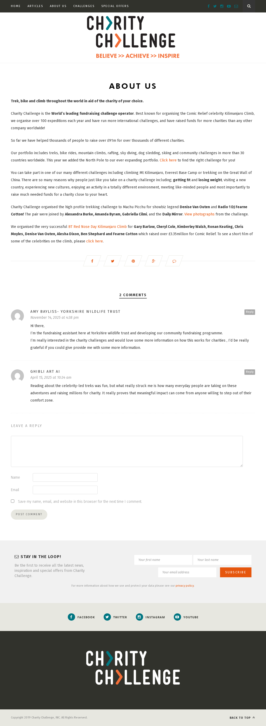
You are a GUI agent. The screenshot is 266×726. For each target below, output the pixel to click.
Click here (168, 160)
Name (15, 477)
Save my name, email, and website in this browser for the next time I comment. (80, 501)
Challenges (84, 6)
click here (94, 241)
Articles (35, 6)
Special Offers (115, 6)
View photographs (199, 214)
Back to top (241, 718)
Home (16, 6)
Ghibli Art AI (45, 371)
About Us (58, 6)
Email (15, 490)
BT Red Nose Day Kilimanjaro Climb (97, 227)
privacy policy (185, 585)
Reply (250, 312)
